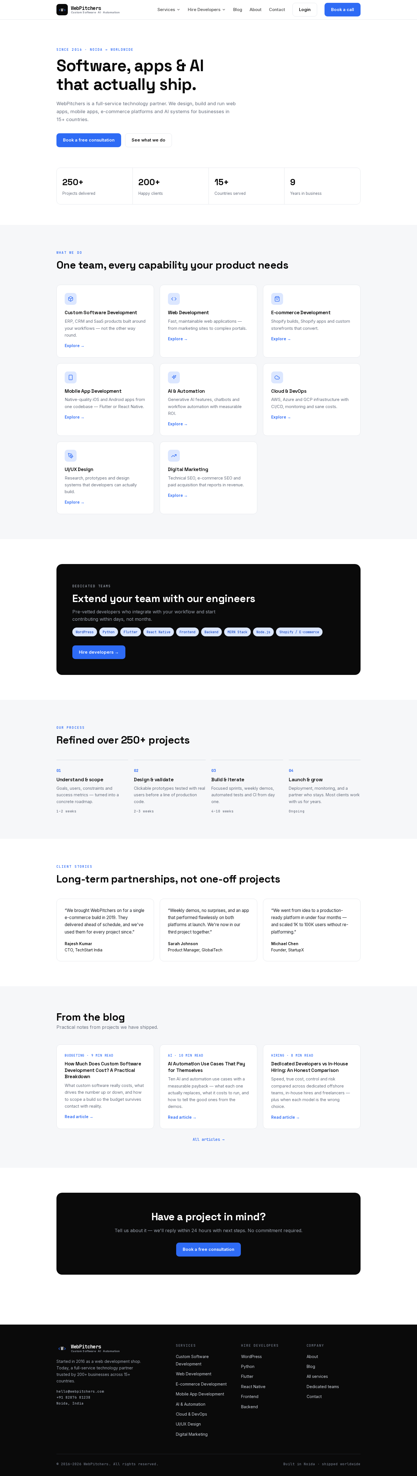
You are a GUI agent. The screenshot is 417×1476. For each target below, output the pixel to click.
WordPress (85, 632)
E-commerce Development (201, 1384)
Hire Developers (204, 9)
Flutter (131, 632)
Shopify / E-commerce (299, 632)
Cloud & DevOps (191, 1414)
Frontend (187, 632)
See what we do (148, 140)
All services (317, 1376)
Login (305, 9)
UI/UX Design (188, 1424)
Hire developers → (99, 652)
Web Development (193, 1373)
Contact (277, 9)
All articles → (208, 1139)
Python (109, 632)
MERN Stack (237, 632)
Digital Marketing (192, 1434)
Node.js (263, 632)
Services (166, 9)
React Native (158, 632)
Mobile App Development (200, 1393)
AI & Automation (190, 1404)
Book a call (342, 9)
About (256, 9)
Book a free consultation (89, 140)
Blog (237, 9)
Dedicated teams (323, 1386)
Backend (211, 632)
